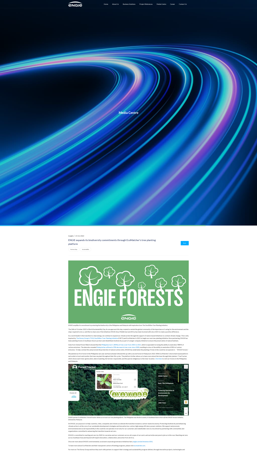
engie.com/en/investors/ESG (143, 441)
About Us (115, 4)
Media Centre (161, 4)
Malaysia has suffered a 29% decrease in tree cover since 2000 (118, 347)
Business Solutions (129, 4)
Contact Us (183, 4)
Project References (146, 4)
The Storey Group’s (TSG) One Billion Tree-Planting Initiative (97, 338)
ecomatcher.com (139, 445)
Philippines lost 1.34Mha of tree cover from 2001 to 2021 (121, 345)
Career (172, 4)
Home (106, 4)
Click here (158, 359)
